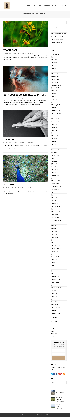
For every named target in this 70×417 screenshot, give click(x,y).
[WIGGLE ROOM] (25, 34)
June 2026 (54, 60)
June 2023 (54, 161)
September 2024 (56, 119)
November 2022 (56, 181)
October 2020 (55, 251)
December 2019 (56, 279)
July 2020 (54, 259)
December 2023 (56, 144)
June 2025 (54, 93)
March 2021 (55, 237)
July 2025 (54, 91)
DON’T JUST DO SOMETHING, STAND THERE (24, 95)
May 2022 (54, 197)
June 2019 (54, 296)
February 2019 (56, 307)
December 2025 (56, 76)
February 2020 (56, 273)
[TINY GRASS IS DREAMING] (53, 399)
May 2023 (54, 164)
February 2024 (56, 138)
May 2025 (54, 96)
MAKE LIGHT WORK (57, 42)
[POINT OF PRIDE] (25, 168)
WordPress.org (54, 336)
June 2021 (54, 228)
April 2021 (54, 234)
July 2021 (54, 226)
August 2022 (55, 189)
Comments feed (55, 335)
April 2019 (54, 302)
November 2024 (56, 113)
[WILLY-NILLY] (53, 392)
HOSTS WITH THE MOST (58, 39)
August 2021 (55, 223)
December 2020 (56, 245)
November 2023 (56, 147)
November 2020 (56, 248)
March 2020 (55, 271)
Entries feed (54, 333)
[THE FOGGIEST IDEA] (53, 406)
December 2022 (56, 178)
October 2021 (55, 217)
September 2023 (56, 152)
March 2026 (55, 68)
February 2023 (56, 172)
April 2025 (54, 99)
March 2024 (55, 136)
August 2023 (55, 155)
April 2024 (54, 133)
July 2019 (54, 293)
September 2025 (56, 85)
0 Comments (30, 53)
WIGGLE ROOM (10, 50)
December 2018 (56, 313)
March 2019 (55, 304)
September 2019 (56, 288)
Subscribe (58, 358)
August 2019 (55, 290)
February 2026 (56, 71)
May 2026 (54, 62)
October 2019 (55, 285)
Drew (15, 53)
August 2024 (55, 121)
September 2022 (56, 186)
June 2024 (54, 127)
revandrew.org (32, 414)
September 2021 (56, 220)
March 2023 (55, 169)
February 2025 (56, 105)
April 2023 (54, 167)
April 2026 (54, 65)
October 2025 (55, 82)
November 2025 (56, 79)
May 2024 (54, 130)
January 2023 (55, 175)
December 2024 (56, 110)
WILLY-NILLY (55, 31)
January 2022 (55, 209)
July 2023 (54, 158)
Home (26, 16)
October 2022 (55, 183)
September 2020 (56, 254)
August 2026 (55, 54)
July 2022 (54, 192)
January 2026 (55, 74)
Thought (22, 53)
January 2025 (55, 107)
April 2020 (54, 268)
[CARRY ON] (25, 123)
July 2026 (54, 57)
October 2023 (55, 150)
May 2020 (54, 265)
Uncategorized (56, 324)
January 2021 (55, 243)
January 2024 (55, 141)
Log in (52, 331)
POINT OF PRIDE (11, 184)
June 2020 (54, 262)
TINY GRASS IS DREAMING (59, 34)
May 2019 (54, 299)
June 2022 (54, 195)
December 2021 (56, 212)
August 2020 (55, 257)
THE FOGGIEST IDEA (57, 36)
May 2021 (54, 231)
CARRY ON (8, 139)
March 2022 (55, 203)
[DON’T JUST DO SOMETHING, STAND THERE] (25, 79)
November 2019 (56, 282)
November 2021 (56, 214)
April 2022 (54, 200)
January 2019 (55, 310)
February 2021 (56, 240)
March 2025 (55, 102)
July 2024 (54, 124)
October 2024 (55, 116)
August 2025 (55, 88)
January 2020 (55, 276)
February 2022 (56, 206)
